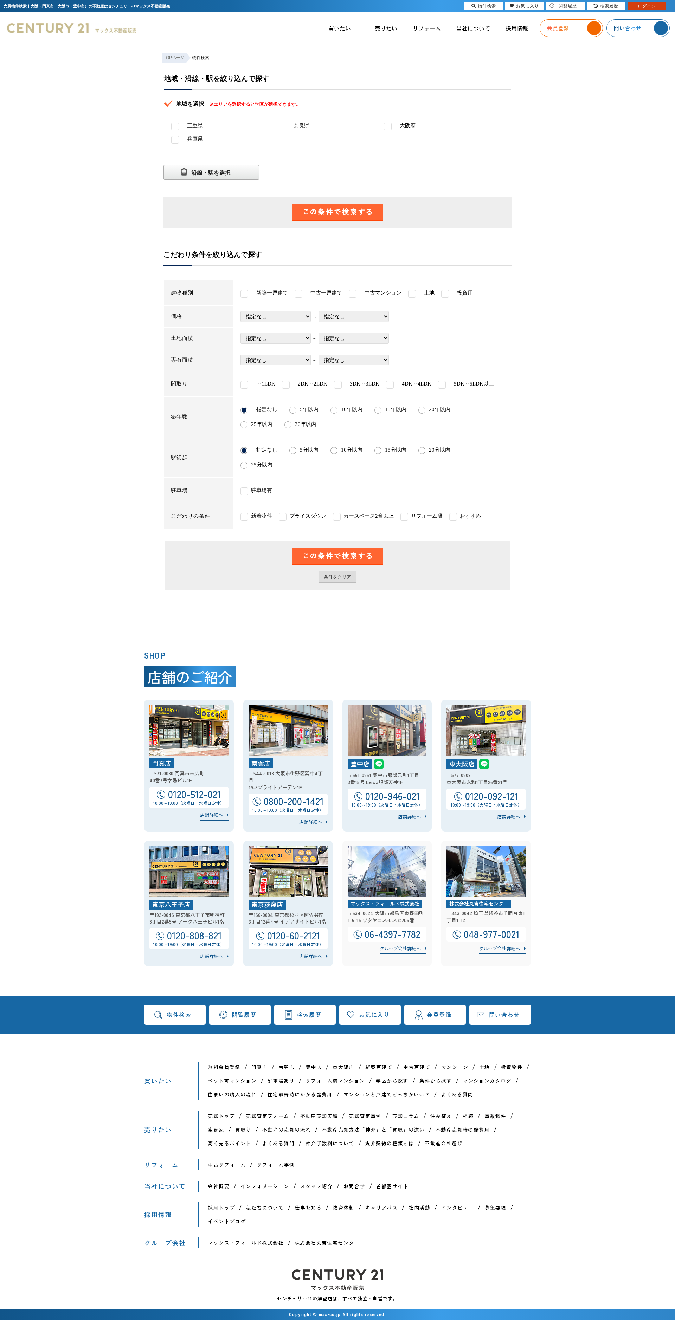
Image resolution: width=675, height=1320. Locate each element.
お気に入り (374, 1014)
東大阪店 (343, 1066)
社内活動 (419, 1207)
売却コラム (405, 1115)
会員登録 (439, 1014)
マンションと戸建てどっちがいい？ (386, 1094)
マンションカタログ (487, 1080)
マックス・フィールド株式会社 (246, 1242)
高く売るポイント (229, 1143)
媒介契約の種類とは (389, 1143)
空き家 (216, 1129)
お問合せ (354, 1186)
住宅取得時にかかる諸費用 (300, 1094)
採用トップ (221, 1207)
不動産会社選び (444, 1143)
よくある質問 (457, 1094)
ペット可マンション (232, 1080)
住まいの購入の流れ (232, 1094)
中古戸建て (416, 1066)
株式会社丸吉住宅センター (327, 1242)
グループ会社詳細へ (400, 948)
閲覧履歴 (244, 1014)
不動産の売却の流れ (286, 1129)
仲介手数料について (330, 1143)
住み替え (441, 1115)
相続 (468, 1115)
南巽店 (286, 1066)
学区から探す (392, 1080)
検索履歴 (309, 1014)
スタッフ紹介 (316, 1186)
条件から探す (435, 1080)
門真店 (259, 1066)
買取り (243, 1129)
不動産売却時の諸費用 (463, 1129)
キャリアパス (381, 1207)
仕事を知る (308, 1207)
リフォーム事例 (276, 1164)
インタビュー (457, 1207)
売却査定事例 (365, 1115)
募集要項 (495, 1207)
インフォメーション (264, 1186)
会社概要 (219, 1186)
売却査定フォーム (267, 1115)
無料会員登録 (224, 1066)
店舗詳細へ (211, 814)
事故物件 (495, 1115)
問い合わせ (504, 1014)
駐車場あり (281, 1080)
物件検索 (179, 1014)
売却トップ (221, 1115)
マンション (454, 1066)
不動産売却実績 (319, 1115)
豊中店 (314, 1066)
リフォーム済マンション (335, 1080)
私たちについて (265, 1207)
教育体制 (343, 1207)
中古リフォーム (227, 1164)
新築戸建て (378, 1066)
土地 (484, 1066)
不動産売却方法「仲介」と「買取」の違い (373, 1129)
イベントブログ (227, 1221)
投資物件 (512, 1066)
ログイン (647, 6)
